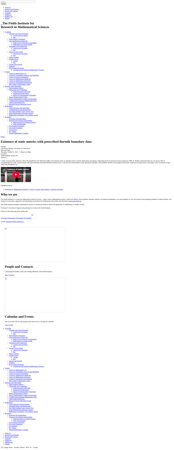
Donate (7, 18)
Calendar (8, 13)
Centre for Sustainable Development (20, 82)
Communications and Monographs (20, 110)
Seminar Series (13, 59)
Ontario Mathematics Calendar (18, 133)
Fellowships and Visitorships (18, 90)
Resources (8, 117)
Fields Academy (14, 57)
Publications (9, 106)
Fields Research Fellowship (21, 92)
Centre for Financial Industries (18, 77)
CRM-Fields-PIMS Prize (17, 102)
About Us (8, 7)
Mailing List (9, 16)
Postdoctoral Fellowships (21, 93)
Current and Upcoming (20, 35)
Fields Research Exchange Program (24, 122)
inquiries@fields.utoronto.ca (15, 221)
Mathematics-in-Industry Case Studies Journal (23, 115)
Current (15, 61)
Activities (8, 32)
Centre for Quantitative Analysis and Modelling (24, 75)
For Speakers (13, 130)
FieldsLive (8, 15)
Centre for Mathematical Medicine (20, 79)
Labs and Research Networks (18, 41)
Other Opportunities (19, 124)
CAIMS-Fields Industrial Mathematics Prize (23, 101)
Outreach (12, 66)
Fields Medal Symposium (17, 39)
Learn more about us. (75, 201)
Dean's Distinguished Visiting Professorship (23, 99)
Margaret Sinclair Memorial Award (20, 104)
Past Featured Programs (16, 68)
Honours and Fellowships (13, 86)
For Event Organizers (16, 128)
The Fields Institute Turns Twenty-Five (21, 111)
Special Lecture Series (16, 52)
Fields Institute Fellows (16, 88)
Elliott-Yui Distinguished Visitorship (24, 95)
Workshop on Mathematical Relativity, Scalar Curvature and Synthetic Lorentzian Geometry (34, 189)
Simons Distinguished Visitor (18, 97)
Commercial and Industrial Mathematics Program (28, 70)
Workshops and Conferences (18, 46)
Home (3, 137)
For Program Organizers (16, 126)
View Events (9, 325)
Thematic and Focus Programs (18, 34)
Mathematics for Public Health (22, 44)
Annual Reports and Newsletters (19, 108)
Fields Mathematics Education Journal (21, 113)
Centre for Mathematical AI (17, 73)
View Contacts (9, 275)
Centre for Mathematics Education (20, 81)
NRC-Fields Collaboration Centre (19, 84)
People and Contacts (11, 11)
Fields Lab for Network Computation (25, 43)
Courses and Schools (15, 64)
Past (14, 37)
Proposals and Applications (17, 119)
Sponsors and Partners (12, 9)
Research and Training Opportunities (20, 120)
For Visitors (12, 131)
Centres (7, 72)
